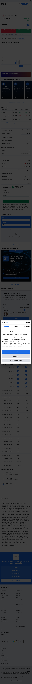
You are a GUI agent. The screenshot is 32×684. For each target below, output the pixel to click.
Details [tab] (16, 326)
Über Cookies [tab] (26, 326)
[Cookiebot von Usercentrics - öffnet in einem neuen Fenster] (23, 322)
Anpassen (15, 356)
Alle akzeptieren (16, 351)
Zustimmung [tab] (5, 326)
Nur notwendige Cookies (16, 360)
